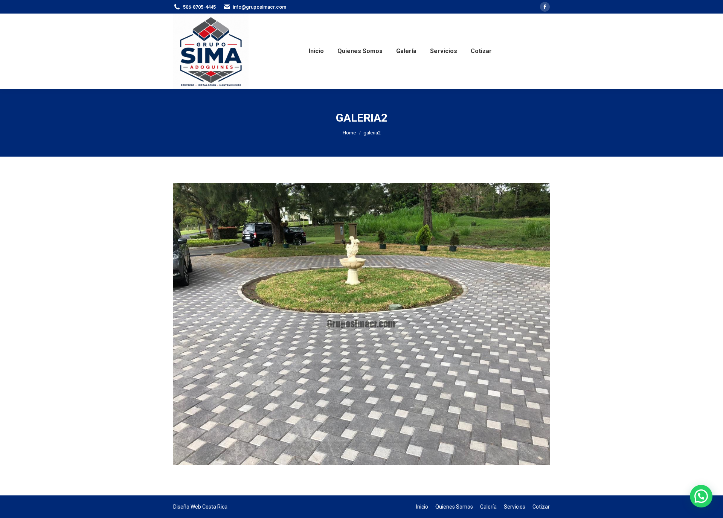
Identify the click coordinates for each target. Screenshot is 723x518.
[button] (701, 496)
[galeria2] (361, 324)
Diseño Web (187, 507)
